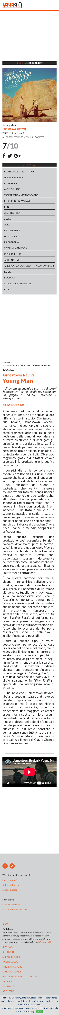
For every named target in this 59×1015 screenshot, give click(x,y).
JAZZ (7, 224)
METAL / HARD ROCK (15, 248)
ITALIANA (9, 277)
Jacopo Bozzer (9, 889)
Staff (5, 924)
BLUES (7, 218)
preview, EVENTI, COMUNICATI (20, 976)
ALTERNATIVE (12, 259)
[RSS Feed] (12, 866)
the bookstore (12, 966)
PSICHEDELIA (11, 242)
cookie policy (28, 1011)
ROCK (7, 271)
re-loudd (8, 952)
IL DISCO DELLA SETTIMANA (19, 171)
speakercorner (12, 956)
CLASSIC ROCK (12, 254)
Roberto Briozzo (10, 884)
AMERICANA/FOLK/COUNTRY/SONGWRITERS (29, 265)
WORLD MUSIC (12, 189)
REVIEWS (6, 362)
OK (38, 1011)
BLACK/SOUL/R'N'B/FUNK (18, 283)
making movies (11, 971)
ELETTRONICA (12, 212)
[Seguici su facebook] (5, 866)
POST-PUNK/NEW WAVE (17, 201)
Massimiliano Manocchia (14, 909)
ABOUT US (8, 991)
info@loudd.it (45, 942)
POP (6, 289)
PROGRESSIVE (12, 230)
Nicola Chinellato (15, 404)
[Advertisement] (29, 40)
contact (8, 986)
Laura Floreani (10, 880)
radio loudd (10, 961)
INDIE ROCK (11, 183)
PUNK (7, 206)
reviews (7, 947)
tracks (7, 981)
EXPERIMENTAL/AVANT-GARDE (21, 195)
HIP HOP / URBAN (13, 177)
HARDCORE (10, 236)
